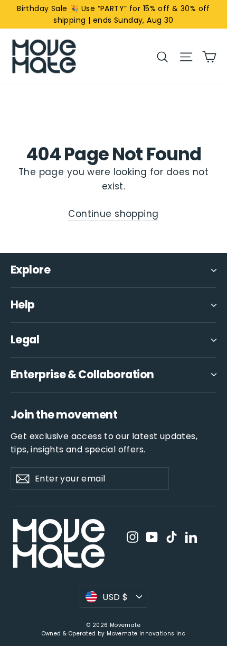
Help (23, 304)
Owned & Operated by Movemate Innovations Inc (114, 634)
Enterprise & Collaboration (82, 374)
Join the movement (64, 414)
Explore (30, 269)
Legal (25, 339)
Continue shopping (113, 213)
